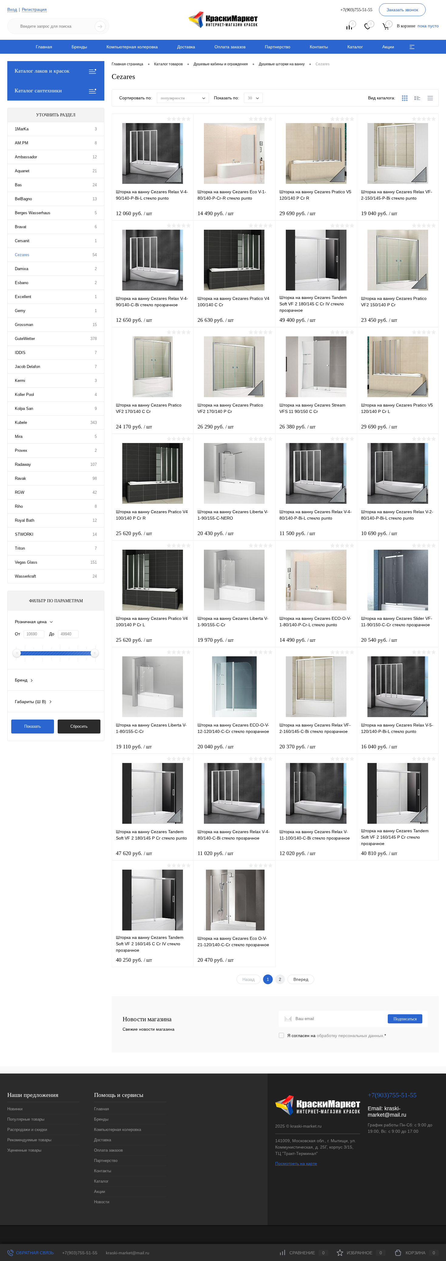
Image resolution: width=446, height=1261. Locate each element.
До (51, 633)
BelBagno (23, 199)
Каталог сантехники (38, 91)
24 (95, 185)
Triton (20, 548)
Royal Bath (24, 520)
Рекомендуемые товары (29, 1140)
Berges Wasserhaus (32, 213)
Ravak (20, 478)
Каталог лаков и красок (42, 71)
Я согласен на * (336, 1035)
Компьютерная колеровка (132, 46)
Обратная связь (34, 1252)
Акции (388, 46)
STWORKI (24, 534)
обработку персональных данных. (350, 1035)
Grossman (24, 324)
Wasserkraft (25, 576)
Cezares (22, 255)
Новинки (14, 1109)
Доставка (186, 46)
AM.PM (21, 143)
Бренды (79, 46)
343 (93, 422)
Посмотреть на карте (296, 1163)
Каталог (355, 46)
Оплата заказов (230, 46)
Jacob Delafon (27, 366)
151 (93, 562)
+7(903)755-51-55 (79, 1252)
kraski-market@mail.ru (387, 1111)
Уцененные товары (24, 1150)
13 (95, 199)
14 (95, 534)
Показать (32, 726)
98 (95, 478)
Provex (21, 450)
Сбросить (79, 726)
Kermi (20, 380)
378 (93, 338)
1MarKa (22, 129)
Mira (18, 436)
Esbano (21, 282)
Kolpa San (24, 408)
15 (95, 324)
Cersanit (22, 241)
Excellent (23, 296)
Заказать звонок (402, 9)
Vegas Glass (26, 562)
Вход (12, 9)
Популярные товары (25, 1119)
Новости (101, 1202)
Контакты (319, 46)
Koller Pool (24, 394)
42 (95, 492)
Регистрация (34, 9)
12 (95, 157)
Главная (44, 46)
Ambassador (26, 157)
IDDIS (20, 352)
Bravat (20, 227)
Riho (19, 506)
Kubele (21, 422)
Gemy (20, 310)
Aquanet (22, 171)
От (17, 633)
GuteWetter (25, 338)
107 (93, 464)
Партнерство (277, 46)
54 (95, 255)
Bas (18, 185)
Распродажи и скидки (27, 1129)
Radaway (23, 464)
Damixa (21, 268)
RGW (19, 492)
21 (95, 171)
